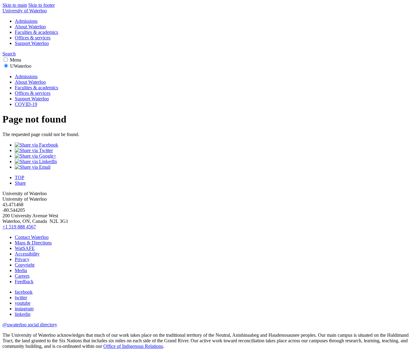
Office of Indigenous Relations (133, 346)
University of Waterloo (24, 10)
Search (9, 53)
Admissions (26, 21)
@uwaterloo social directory (29, 324)
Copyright (24, 265)
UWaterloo (20, 66)
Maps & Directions (33, 242)
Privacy (22, 259)
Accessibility (27, 253)
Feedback (24, 281)
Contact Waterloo (32, 237)
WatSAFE (25, 248)
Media (21, 270)
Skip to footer (41, 5)
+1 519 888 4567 (19, 226)
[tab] (210, 85)
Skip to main (14, 5)
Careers (22, 276)
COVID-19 (26, 104)
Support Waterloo (32, 43)
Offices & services (32, 37)
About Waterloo (30, 26)
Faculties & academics (36, 32)
